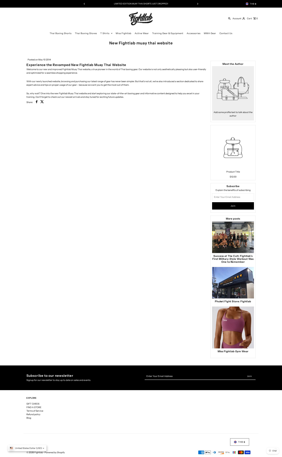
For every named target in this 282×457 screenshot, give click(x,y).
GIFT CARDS (32, 403)
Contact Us (225, 33)
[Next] (197, 4)
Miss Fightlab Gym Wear (233, 351)
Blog (28, 417)
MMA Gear (210, 33)
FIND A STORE (33, 407)
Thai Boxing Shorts (61, 33)
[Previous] (84, 4)
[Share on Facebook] (36, 102)
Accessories (193, 33)
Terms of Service (34, 410)
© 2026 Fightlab (34, 452)
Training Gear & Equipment (167, 33)
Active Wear (142, 33)
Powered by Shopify (55, 452)
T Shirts (104, 33)
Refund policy (33, 414)
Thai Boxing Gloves (86, 33)
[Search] (229, 18)
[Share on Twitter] (42, 102)
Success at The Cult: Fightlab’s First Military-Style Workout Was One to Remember (233, 259)
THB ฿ (253, 3)
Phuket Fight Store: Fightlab (233, 301)
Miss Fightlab (123, 33)
